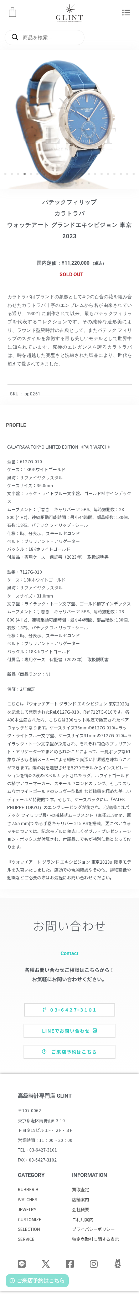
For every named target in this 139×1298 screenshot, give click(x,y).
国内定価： (49, 263)
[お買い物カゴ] (12, 12)
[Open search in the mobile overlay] (45, 37)
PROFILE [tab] (16, 425)
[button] (126, 13)
